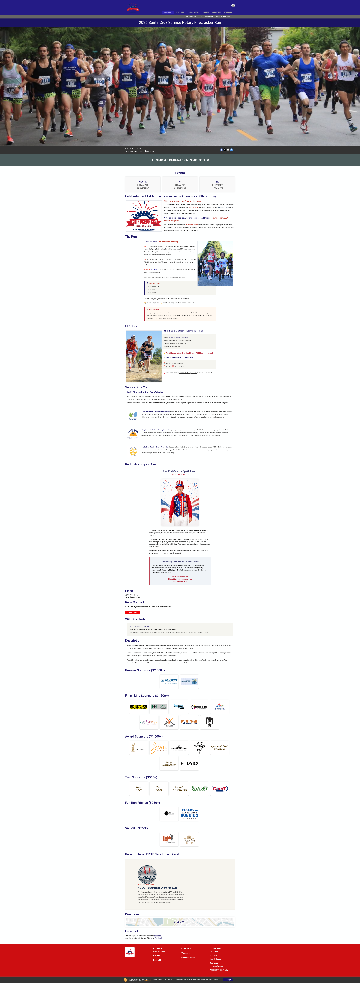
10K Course (214, 951)
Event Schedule (159, 951)
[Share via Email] (228, 149)
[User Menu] (233, 5)
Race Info (167, 12)
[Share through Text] (231, 149)
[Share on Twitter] (224, 149)
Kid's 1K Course (215, 959)
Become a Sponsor (217, 966)
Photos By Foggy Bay (224, 16)
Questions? (133, 612)
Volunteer (216, 12)
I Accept (228, 980)
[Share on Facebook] (221, 149)
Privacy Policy (147, 980)
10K (180, 181)
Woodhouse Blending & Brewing (178, 337)
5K (217, 181)
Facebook (158, 936)
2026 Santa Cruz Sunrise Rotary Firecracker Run (180, 22)
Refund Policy (191, 16)
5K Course (213, 955)
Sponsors (228, 12)
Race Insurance (207, 16)
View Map (181, 922)
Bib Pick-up (131, 326)
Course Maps (193, 12)
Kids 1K (143, 181)
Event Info (180, 12)
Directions (150, 151)
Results (205, 12)
